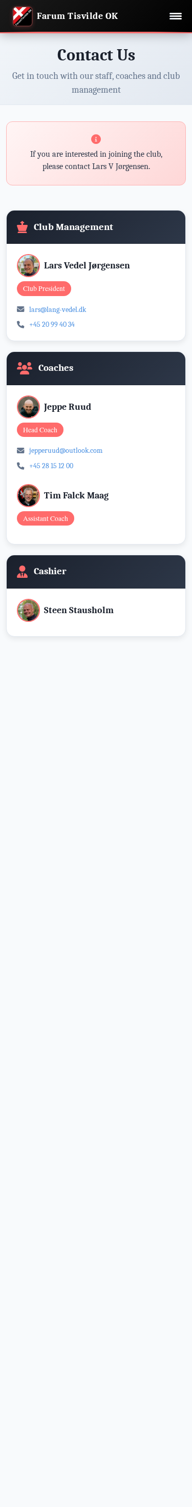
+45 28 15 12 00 (51, 466)
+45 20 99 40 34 (52, 324)
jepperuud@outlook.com (65, 450)
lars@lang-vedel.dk (57, 309)
